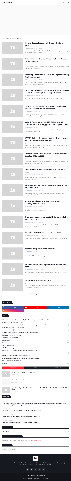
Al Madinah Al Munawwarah (35, 338)
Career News (35, 340)
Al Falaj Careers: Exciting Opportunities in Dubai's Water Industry (46, 60)
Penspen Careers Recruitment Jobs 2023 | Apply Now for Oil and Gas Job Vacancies (45, 107)
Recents (35, 368)
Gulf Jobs (35, 343)
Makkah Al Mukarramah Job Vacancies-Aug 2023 (35, 355)
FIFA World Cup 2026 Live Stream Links (23, 372)
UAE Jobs (35, 363)
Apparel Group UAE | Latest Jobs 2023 (40, 248)
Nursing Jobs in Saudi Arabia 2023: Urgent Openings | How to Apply (43, 202)
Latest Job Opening (35, 348)
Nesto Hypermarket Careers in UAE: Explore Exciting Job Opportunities (47, 76)
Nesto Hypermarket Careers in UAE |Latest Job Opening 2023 (35, 358)
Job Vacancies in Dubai (35, 345)
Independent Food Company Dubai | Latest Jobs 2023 (45, 265)
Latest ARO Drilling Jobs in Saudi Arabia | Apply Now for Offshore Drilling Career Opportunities (47, 91)
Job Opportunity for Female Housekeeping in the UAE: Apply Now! (46, 186)
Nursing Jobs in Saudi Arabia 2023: (35, 361)
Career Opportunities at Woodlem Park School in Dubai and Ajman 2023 (46, 155)
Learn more (38, 440)
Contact (36, 478)
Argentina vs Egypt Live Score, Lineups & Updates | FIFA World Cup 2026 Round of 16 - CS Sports (39, 388)
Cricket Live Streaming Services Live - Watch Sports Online (29, 380)
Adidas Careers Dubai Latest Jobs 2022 (35, 327)
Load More (35, 295)
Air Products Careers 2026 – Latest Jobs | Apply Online (20, 422)
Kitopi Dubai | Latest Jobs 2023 (38, 280)
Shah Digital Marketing (39, 475)
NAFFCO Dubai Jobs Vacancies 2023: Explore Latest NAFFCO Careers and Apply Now (46, 139)
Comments (58, 368)
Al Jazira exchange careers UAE (35, 335)
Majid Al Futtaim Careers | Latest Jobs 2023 (35, 353)
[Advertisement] (35, 20)
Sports (4, 449)
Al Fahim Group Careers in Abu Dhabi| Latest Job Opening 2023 (35, 332)
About (30, 478)
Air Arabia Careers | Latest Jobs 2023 (35, 330)
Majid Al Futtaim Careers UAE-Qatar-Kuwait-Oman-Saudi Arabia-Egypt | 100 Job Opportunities (46, 123)
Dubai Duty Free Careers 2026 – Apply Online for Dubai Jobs (22, 411)
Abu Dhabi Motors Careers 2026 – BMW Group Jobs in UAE (21, 416)
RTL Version (45, 478)
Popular (13, 368)
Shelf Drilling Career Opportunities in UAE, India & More (46, 170)
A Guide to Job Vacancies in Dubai (35, 322)
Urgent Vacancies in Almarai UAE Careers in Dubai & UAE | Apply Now (46, 218)
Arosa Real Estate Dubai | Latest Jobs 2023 (43, 233)
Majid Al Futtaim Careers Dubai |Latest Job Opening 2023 (35, 350)
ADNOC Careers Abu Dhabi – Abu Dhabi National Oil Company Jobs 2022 (35, 325)
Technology (35, 431)
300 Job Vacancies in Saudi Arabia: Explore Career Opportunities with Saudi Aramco (35, 320)
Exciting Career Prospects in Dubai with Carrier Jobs (45, 44)
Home (24, 478)
